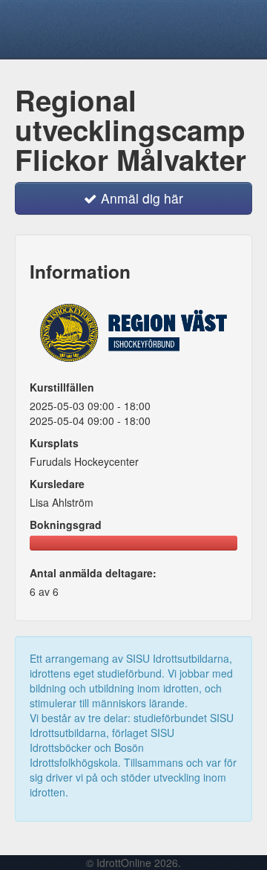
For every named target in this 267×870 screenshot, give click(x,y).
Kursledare (57, 483)
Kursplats (54, 442)
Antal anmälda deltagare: (93, 572)
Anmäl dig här (140, 198)
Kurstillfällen (62, 387)
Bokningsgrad (66, 524)
